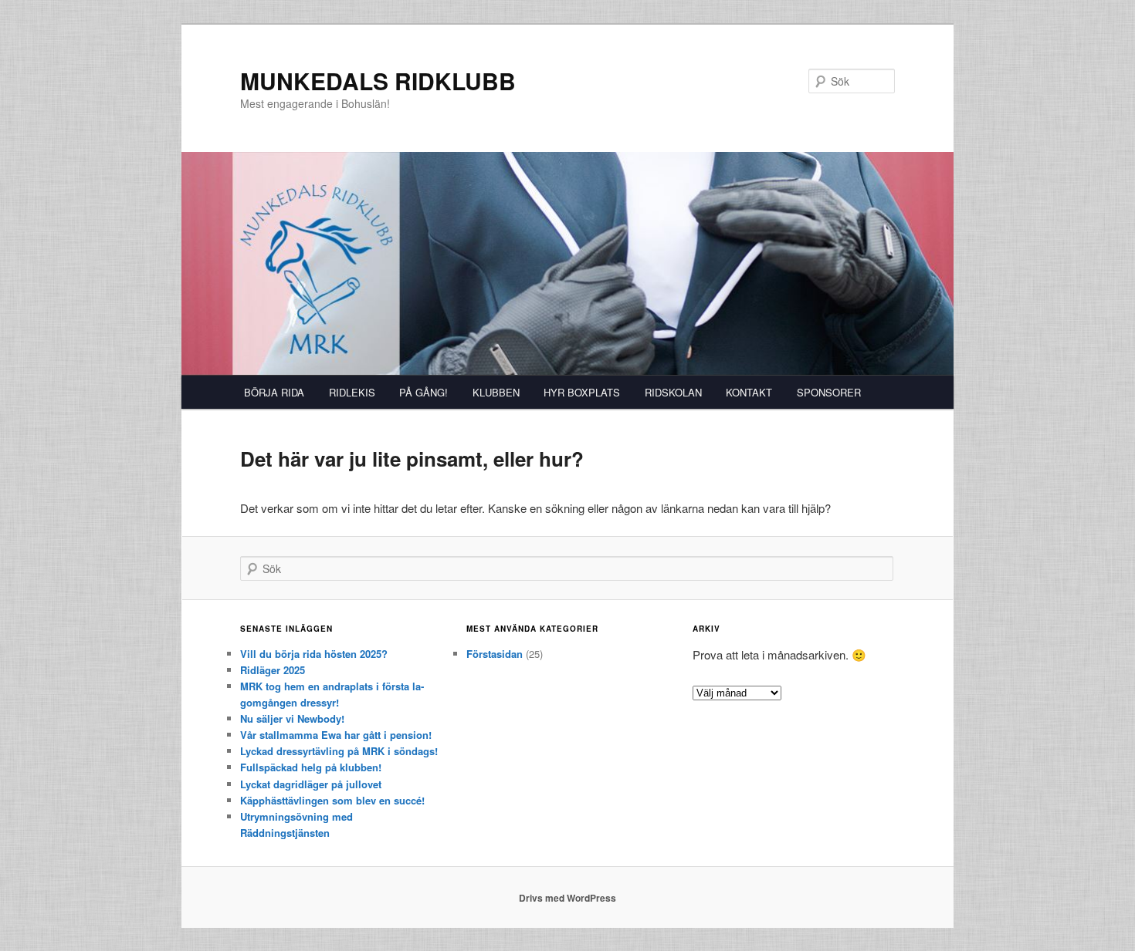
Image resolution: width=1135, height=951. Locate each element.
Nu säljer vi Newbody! (292, 718)
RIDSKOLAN (673, 392)
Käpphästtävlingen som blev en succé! (332, 800)
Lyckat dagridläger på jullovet (310, 784)
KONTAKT (749, 392)
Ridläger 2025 (272, 670)
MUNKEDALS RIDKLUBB (378, 80)
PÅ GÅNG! (423, 392)
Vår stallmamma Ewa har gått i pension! (336, 734)
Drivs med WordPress (567, 898)
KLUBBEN (496, 392)
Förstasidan (494, 653)
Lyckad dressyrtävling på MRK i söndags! (339, 751)
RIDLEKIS (352, 392)
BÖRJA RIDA (274, 392)
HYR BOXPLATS (582, 392)
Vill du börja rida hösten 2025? (314, 653)
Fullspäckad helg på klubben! (310, 767)
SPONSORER (829, 392)
